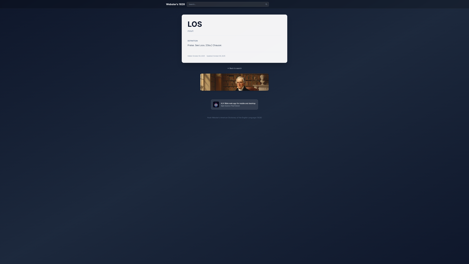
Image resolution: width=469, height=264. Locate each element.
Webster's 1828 (175, 4)
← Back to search (235, 68)
